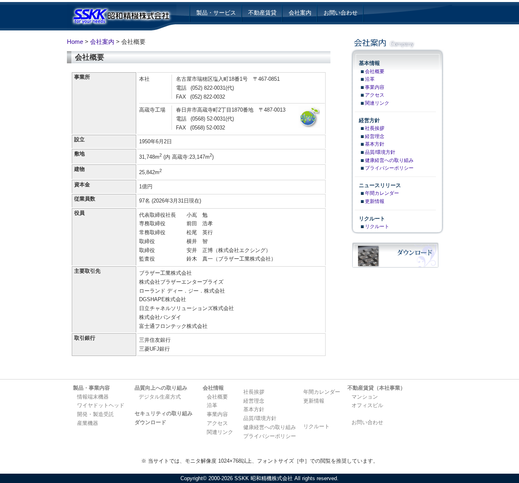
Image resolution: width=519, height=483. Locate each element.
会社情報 (213, 388)
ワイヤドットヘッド (100, 405)
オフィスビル (367, 405)
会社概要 (374, 71)
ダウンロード (150, 422)
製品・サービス (216, 12)
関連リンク (377, 103)
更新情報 (374, 201)
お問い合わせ (341, 12)
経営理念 (374, 136)
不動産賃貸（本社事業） (376, 388)
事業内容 (374, 87)
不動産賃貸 (262, 12)
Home (75, 41)
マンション (365, 397)
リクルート (377, 226)
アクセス (374, 95)
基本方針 (374, 144)
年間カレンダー (382, 193)
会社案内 (300, 12)
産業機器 (87, 423)
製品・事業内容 (91, 388)
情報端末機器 (93, 397)
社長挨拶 (374, 128)
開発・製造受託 (95, 414)
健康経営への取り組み (389, 160)
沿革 (370, 79)
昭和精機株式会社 (126, 18)
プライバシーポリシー (389, 168)
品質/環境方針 (380, 152)
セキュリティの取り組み (164, 413)
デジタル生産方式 (160, 397)
